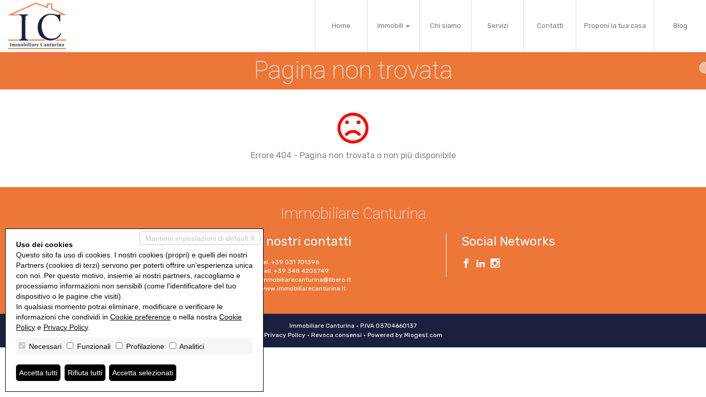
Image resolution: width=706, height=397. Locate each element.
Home (341, 25)
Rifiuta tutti (85, 373)
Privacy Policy (284, 335)
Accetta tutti (38, 373)
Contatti (550, 25)
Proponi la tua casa (615, 25)
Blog (680, 25)
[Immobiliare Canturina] (37, 26)
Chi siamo (445, 25)
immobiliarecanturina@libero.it (305, 279)
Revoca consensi (336, 335)
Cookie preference (140, 317)
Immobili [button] (391, 25)
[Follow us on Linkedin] (480, 264)
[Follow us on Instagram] (495, 264)
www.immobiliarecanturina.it (303, 288)
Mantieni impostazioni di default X (200, 238)
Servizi (498, 25)
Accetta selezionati (142, 373)
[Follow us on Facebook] (466, 264)
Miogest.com (423, 335)
